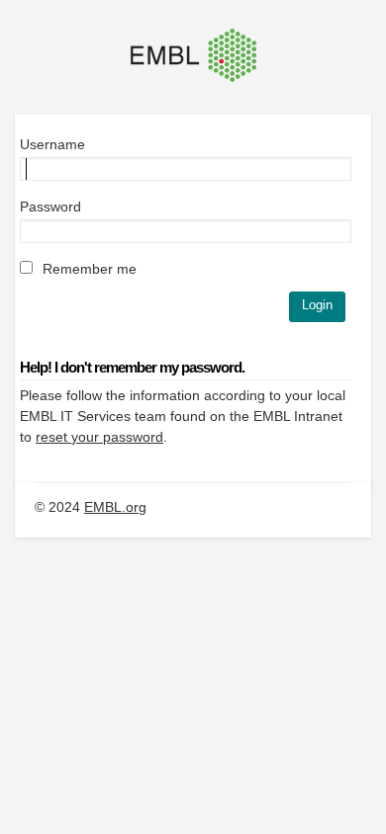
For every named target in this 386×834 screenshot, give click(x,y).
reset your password (99, 437)
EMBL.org (115, 507)
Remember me (88, 269)
